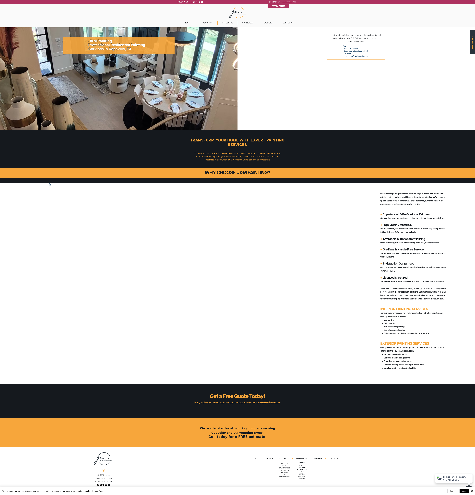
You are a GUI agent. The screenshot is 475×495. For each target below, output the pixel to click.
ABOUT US (270, 459)
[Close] (472, 491)
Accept (464, 491)
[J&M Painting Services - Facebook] (199, 2)
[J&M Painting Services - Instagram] (197, 2)
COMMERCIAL (302, 459)
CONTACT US (334, 459)
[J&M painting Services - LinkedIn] (194, 2)
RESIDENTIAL (284, 459)
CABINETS (318, 459)
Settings (453, 491)
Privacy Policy (97, 491)
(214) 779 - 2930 (289, 2)
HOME (257, 459)
